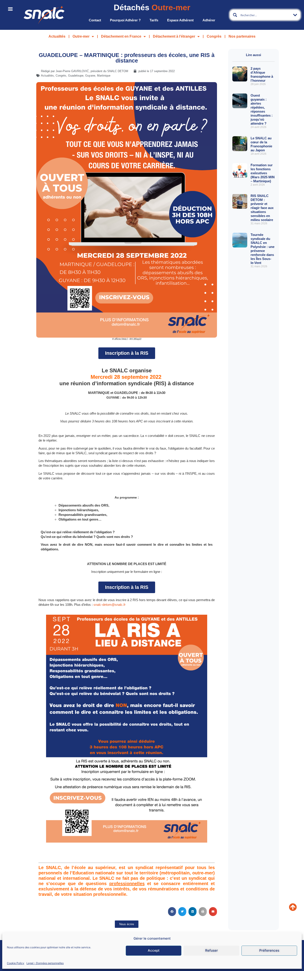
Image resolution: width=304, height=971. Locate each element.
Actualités (57, 36)
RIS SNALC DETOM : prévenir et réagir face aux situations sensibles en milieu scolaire (262, 208)
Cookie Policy (15, 963)
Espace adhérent (180, 20)
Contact (95, 20)
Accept (154, 950)
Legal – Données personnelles (45, 963)
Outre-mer (81, 36)
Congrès (214, 36)
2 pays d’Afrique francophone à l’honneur (262, 74)
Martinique (103, 75)
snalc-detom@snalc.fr (109, 604)
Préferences (269, 950)
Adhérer (209, 20)
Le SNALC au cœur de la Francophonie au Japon (261, 144)
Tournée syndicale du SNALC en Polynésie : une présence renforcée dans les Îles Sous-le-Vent (262, 249)
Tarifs (154, 20)
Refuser (211, 950)
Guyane (90, 75)
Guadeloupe (75, 75)
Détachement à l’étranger (174, 36)
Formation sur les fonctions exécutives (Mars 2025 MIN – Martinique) (263, 173)
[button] (172, 911)
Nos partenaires (242, 36)
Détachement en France (121, 36)
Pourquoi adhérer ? (125, 20)
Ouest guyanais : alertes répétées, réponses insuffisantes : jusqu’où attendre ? (262, 109)
